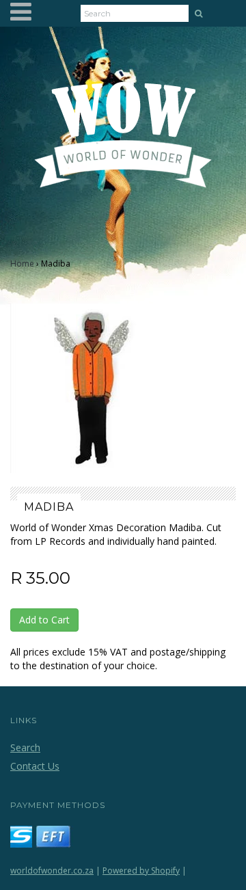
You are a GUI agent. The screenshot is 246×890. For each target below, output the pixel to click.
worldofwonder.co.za (52, 870)
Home (22, 263)
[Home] (123, 143)
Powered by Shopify (141, 870)
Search (25, 747)
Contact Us (34, 765)
